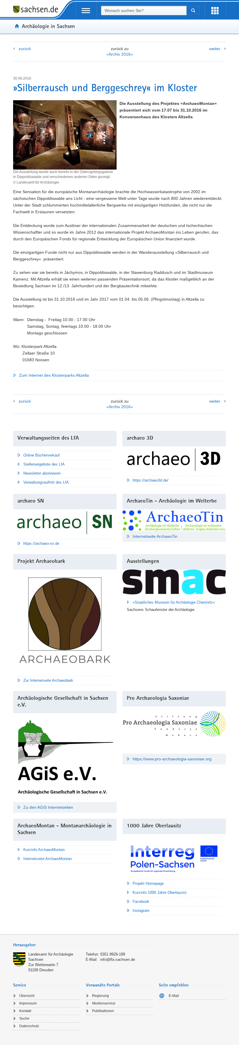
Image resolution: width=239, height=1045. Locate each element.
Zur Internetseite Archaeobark (48, 680)
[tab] (83, 945)
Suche (24, 1018)
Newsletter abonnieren (42, 473)
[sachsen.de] (37, 10)
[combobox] (144, 10)
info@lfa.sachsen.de (117, 959)
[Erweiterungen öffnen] (215, 11)
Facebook (141, 901)
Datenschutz (29, 1026)
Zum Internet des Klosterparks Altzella (54, 375)
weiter (214, 48)
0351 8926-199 (112, 954)
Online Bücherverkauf (41, 455)
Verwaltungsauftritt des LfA (46, 482)
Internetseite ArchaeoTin (155, 536)
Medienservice (103, 1003)
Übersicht (26, 996)
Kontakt (25, 1011)
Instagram (141, 910)
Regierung (100, 996)
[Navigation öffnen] (86, 11)
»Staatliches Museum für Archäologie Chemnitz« (174, 602)
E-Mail (174, 996)
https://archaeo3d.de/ (150, 480)
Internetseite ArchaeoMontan (47, 859)
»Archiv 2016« (119, 54)
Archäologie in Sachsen (48, 25)
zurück (25, 48)
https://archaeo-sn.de (41, 543)
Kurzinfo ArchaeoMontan (44, 849)
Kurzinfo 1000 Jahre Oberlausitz (160, 892)
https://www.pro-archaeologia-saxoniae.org (172, 759)
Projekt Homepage (148, 883)
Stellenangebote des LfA (44, 464)
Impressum (28, 1003)
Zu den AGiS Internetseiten (48, 807)
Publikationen (103, 1011)
